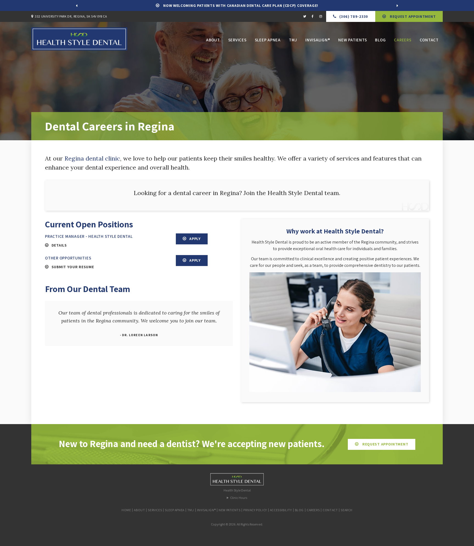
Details (59, 245)
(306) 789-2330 (353, 16)
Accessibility (281, 510)
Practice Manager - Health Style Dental (89, 236)
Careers (402, 39)
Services (237, 39)
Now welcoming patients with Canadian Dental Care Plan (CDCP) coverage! (240, 5)
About (213, 39)
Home (126, 510)
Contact (429, 39)
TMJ (293, 39)
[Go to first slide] (397, 5)
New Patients (352, 39)
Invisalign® (317, 39)
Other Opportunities (68, 258)
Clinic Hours (238, 498)
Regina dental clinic (92, 158)
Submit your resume (73, 266)
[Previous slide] (76, 5)
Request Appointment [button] (412, 16)
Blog (380, 39)
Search (346, 510)
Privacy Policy (255, 510)
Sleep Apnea (268, 39)
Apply (195, 238)
